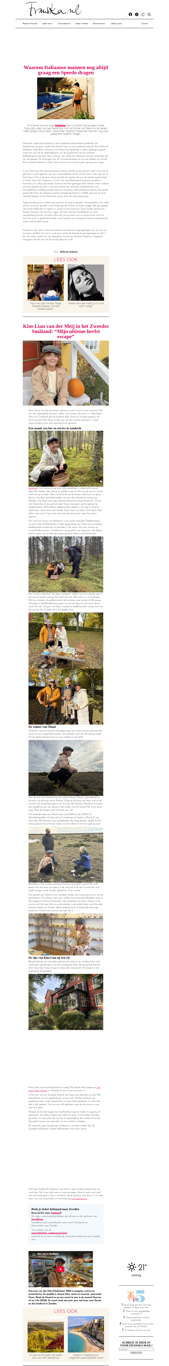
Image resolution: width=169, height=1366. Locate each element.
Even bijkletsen (64, 24)
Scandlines (37, 1219)
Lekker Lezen (116, 24)
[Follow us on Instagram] (138, 14)
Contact (144, 24)
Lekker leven (47, 24)
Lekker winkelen (81, 24)
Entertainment (99, 24)
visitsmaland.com (79, 1199)
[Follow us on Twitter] (144, 14)
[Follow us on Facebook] (132, 14)
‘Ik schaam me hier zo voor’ (138, 1330)
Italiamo (60, 125)
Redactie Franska (30, 24)
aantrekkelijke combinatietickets (49, 1233)
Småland (33, 488)
